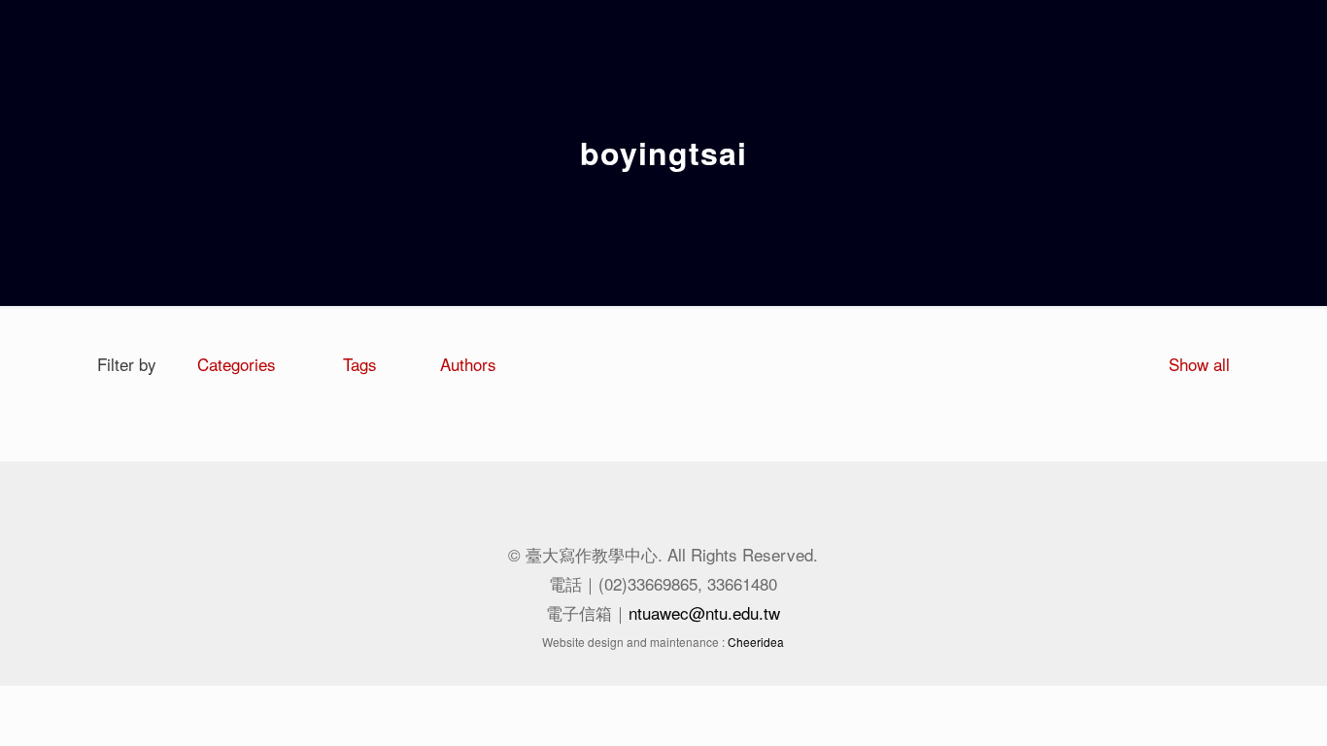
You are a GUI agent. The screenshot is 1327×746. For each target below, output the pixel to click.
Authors (468, 364)
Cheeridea (756, 641)
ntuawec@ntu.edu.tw (704, 612)
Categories (236, 364)
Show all (1199, 364)
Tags (360, 364)
